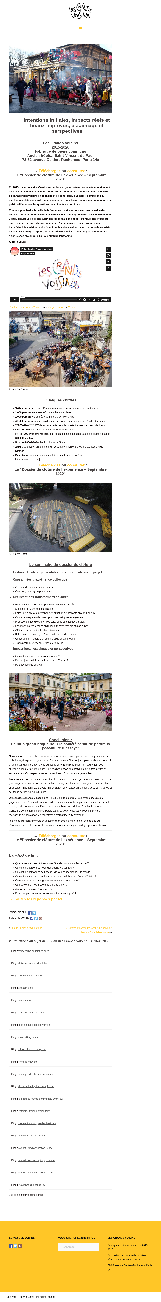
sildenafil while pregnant (32, 1049)
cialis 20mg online (28, 1037)
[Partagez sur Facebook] (30, 913)
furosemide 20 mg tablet (31, 1012)
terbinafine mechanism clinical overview (40, 1098)
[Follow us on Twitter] (36, 918)
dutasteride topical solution (33, 963)
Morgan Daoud (55, 307)
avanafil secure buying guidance (36, 1160)
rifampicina (24, 1000)
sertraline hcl (25, 988)
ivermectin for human (30, 975)
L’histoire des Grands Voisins (25, 307)
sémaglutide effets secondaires (35, 1074)
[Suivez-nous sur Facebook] (31, 918)
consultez (76, 171)
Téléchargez (49, 171)
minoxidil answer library (31, 1135)
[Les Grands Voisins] (80, 12)
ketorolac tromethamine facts (34, 1111)
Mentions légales (45, 1297)
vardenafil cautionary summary (35, 1172)
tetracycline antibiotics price (33, 951)
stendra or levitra (27, 1061)
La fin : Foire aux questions (27, 928)
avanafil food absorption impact (35, 1148)
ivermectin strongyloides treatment (37, 1123)
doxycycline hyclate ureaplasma (36, 1086)
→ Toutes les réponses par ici (35, 899)
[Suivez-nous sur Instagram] (40, 918)
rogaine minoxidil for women (34, 1025)
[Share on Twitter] (34, 913)
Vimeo (71, 307)
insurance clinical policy (31, 1185)
